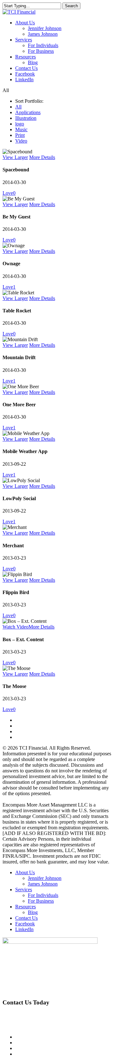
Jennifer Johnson (44, 878)
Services (23, 889)
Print (20, 135)
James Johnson (43, 884)
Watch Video (15, 626)
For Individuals (43, 895)
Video (21, 141)
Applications (28, 112)
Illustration (25, 118)
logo (19, 123)
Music (21, 129)
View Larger (15, 157)
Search (71, 5)
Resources (25, 906)
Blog (33, 912)
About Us (25, 872)
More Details (42, 157)
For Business (41, 901)
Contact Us (26, 918)
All (18, 106)
